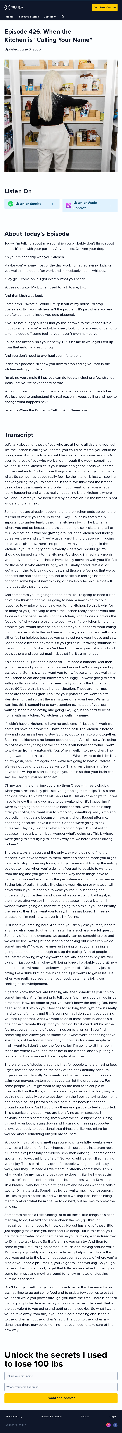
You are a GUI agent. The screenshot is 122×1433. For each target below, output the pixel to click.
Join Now (50, 16)
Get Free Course (105, 7)
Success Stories (29, 16)
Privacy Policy (14, 1416)
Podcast (85, 1416)
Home (10, 16)
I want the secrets (61, 1398)
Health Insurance (51, 1416)
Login (113, 1416)
